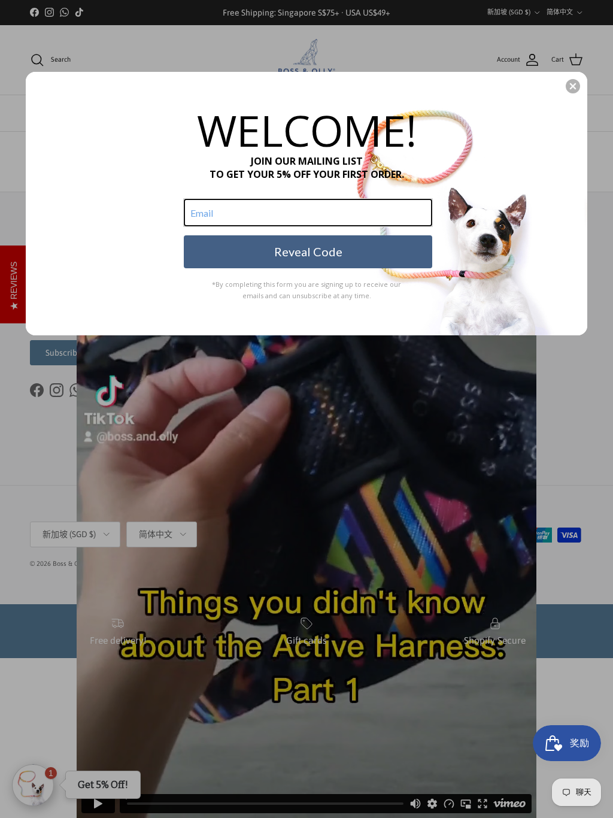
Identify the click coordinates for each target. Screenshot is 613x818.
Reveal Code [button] (308, 251)
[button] (573, 86)
